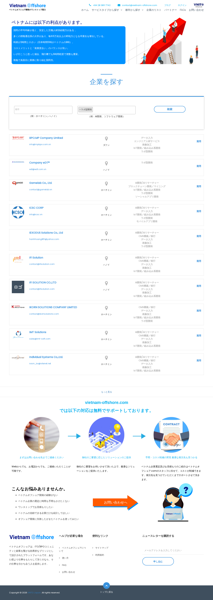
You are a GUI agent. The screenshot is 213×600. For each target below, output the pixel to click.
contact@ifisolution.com (42, 264)
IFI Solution (36, 257)
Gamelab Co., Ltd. (40, 183)
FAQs (183, 9)
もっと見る (106, 391)
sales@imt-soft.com (39, 338)
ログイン (182, 5)
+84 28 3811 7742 (101, 5)
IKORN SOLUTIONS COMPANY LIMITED (53, 307)
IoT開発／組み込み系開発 (147, 148)
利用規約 (99, 555)
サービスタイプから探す (106, 9)
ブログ (167, 5)
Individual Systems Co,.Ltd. (46, 357)
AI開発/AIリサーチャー (147, 182)
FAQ (64, 565)
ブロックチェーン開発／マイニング (147, 186)
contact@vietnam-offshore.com (139, 5)
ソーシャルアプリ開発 (147, 196)
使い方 (65, 557)
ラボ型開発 (147, 151)
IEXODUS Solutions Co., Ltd (46, 233)
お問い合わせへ (115, 502)
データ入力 (147, 137)
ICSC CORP (36, 208)
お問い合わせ (196, 9)
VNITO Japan (34, 592)
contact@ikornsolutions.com (44, 313)
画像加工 (147, 144)
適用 (199, 141)
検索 (169, 109)
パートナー (170, 9)
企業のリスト (153, 9)
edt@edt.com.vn (37, 169)
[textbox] (44, 109)
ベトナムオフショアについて (72, 549)
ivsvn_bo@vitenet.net (40, 363)
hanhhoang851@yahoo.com (44, 239)
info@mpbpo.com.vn (40, 144)
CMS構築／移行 (147, 236)
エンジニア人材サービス (147, 141)
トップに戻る (106, 592)
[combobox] (43, 110)
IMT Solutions (37, 332)
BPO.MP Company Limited (46, 138)
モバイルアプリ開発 (146, 221)
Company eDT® (39, 163)
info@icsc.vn (35, 214)
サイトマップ (101, 547)
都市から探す (133, 9)
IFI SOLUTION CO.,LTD (42, 282)
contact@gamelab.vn (40, 189)
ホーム (85, 9)
